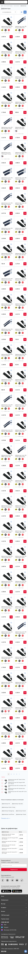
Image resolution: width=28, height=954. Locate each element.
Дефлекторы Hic (6, 803)
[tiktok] (21, 880)
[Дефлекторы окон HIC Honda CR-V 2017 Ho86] (21, 71)
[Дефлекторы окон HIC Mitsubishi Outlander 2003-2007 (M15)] (7, 499)
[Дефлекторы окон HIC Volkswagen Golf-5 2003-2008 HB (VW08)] (21, 550)
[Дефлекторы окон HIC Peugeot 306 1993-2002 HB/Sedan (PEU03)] (21, 525)
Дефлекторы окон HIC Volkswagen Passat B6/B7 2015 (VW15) (21, 304)
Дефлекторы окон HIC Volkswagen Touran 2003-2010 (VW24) (7, 708)
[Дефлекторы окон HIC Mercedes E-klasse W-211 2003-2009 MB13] (7, 298)
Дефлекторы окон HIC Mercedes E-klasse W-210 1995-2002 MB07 (21, 279)
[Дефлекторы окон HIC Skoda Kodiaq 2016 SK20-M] (7, 323)
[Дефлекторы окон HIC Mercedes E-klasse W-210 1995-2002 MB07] (21, 272)
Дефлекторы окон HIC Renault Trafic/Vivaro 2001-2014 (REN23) (7, 254)
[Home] (2, 6)
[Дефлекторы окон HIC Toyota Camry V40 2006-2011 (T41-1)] (21, 752)
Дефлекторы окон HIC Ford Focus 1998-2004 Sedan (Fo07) (7, 733)
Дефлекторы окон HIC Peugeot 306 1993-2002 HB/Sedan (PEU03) (21, 531)
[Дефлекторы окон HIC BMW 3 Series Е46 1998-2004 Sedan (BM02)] (21, 424)
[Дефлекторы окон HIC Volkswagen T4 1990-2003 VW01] (7, 373)
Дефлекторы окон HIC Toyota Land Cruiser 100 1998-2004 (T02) (21, 405)
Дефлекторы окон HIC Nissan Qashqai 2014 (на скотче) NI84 (7, 405)
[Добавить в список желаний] (11, 20)
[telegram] (12, 880)
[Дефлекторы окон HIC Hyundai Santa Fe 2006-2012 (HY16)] (21, 651)
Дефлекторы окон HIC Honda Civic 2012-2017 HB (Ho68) (21, 153)
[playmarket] (17, 891)
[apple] (6, 944)
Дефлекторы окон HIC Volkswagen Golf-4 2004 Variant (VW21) (21, 380)
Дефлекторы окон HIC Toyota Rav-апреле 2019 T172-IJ (7, 103)
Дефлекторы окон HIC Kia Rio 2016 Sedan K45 (21, 229)
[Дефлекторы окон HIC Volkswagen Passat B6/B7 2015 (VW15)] (21, 298)
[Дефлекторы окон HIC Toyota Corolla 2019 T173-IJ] (7, 20)
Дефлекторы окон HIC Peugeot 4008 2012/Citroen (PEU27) (21, 203)
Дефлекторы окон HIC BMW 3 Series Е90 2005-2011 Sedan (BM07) (7, 456)
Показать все (5, 818)
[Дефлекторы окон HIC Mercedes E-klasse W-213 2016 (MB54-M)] (7, 197)
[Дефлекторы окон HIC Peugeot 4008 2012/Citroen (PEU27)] (21, 197)
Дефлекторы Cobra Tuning (8, 807)
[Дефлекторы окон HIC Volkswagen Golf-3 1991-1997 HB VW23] (7, 575)
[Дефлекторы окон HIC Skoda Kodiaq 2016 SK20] (21, 449)
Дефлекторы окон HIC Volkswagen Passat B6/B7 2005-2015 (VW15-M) (21, 178)
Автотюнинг (16, 5)
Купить (11, 36)
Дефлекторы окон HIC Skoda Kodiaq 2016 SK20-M (7, 330)
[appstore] (6, 891)
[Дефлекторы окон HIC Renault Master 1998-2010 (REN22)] (21, 348)
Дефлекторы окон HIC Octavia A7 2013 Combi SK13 (7, 355)
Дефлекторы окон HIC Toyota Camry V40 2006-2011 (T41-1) (21, 758)
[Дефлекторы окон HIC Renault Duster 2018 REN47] (7, 121)
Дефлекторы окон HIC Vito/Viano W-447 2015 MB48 (21, 330)
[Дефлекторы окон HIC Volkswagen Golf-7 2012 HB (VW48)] (7, 626)
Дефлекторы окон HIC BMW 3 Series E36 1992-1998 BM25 (21, 103)
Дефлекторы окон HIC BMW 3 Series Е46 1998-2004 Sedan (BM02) (21, 430)
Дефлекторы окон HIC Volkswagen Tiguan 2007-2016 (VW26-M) (7, 178)
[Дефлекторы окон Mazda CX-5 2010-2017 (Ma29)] (21, 121)
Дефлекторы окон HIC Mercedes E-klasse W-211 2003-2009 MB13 (7, 304)
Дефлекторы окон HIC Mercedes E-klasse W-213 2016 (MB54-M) (7, 203)
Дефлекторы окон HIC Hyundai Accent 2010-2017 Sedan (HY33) (7, 481)
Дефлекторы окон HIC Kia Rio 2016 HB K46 (21, 254)
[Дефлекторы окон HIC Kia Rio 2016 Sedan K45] (21, 222)
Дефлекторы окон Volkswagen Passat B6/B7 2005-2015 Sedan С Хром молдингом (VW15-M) (6, 153)
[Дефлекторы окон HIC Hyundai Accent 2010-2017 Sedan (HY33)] (7, 474)
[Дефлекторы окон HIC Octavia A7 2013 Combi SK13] (7, 348)
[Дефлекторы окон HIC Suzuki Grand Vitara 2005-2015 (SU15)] (7, 600)
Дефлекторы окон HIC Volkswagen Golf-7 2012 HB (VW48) (7, 632)
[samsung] (13, 944)
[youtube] (17, 880)
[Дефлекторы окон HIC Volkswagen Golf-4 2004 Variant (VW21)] (21, 373)
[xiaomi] (2, 944)
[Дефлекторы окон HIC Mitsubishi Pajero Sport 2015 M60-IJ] (21, 474)
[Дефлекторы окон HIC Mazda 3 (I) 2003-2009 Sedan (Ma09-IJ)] (7, 676)
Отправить (5, 2)
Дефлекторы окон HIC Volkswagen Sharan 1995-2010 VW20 (21, 683)
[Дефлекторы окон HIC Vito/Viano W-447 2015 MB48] (21, 323)
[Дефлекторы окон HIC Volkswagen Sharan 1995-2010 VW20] (21, 676)
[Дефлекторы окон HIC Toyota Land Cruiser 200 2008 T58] (7, 525)
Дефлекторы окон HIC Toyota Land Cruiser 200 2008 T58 (7, 531)
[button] (21, 12)
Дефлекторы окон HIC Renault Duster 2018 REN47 (7, 128)
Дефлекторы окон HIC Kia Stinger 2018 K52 (7, 52)
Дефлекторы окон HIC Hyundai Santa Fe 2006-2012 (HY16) (21, 658)
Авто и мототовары (8, 5)
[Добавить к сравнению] (11, 17)
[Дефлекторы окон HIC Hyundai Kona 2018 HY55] (21, 45)
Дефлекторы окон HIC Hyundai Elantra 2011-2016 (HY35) (21, 733)
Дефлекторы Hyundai (17, 803)
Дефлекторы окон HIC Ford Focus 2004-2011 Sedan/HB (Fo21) (21, 582)
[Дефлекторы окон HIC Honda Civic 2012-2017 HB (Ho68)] (21, 146)
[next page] (19, 774)
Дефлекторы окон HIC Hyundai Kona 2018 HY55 (21, 52)
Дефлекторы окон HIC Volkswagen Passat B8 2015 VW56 (21, 632)
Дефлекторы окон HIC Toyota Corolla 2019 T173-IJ (7, 27)
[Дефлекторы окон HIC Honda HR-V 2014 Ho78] (7, 71)
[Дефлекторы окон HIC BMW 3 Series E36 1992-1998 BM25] (21, 96)
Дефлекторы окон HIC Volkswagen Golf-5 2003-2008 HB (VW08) (21, 557)
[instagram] (7, 880)
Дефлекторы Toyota (21, 814)
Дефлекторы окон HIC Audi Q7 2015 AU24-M (7, 430)
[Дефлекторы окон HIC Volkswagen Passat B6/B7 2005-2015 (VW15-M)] (21, 172)
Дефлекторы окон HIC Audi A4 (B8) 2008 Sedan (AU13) (21, 708)
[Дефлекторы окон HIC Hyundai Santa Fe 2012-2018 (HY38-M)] (7, 222)
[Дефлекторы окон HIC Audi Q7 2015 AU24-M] (7, 424)
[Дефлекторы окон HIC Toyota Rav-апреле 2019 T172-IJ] (7, 96)
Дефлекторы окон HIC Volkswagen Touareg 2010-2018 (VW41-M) (7, 279)
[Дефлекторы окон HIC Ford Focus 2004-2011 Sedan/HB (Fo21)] (21, 575)
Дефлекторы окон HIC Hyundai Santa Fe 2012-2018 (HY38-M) (7, 229)
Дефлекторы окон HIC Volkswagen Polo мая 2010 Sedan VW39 (21, 506)
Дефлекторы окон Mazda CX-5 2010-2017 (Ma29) (20, 128)
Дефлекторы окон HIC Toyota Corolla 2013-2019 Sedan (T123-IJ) (7, 557)
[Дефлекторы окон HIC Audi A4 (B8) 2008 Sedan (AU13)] (21, 701)
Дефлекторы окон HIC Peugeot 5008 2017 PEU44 (21, 27)
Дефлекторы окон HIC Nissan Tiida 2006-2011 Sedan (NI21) (21, 607)
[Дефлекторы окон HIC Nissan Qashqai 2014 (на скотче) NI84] (7, 399)
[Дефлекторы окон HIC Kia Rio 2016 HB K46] (21, 247)
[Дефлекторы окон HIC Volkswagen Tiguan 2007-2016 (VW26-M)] (7, 172)
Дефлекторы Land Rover (8, 814)
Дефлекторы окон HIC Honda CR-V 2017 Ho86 (21, 77)
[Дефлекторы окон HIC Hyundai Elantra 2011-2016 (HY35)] (21, 727)
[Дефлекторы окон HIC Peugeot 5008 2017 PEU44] (21, 20)
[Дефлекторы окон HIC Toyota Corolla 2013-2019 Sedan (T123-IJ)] (7, 550)
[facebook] (2, 880)
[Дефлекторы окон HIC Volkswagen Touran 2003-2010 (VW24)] (7, 701)
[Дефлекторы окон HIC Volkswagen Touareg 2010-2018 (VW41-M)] (7, 272)
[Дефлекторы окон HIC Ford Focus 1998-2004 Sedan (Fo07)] (7, 727)
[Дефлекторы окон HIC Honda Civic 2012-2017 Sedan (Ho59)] (7, 651)
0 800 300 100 (5, 922)
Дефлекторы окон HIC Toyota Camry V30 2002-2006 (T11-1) (7, 758)
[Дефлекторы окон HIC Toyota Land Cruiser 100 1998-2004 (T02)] (21, 399)
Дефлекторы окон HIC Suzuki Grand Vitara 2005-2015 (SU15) (7, 607)
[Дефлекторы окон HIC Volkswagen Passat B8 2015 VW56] (21, 626)
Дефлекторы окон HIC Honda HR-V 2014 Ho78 (7, 77)
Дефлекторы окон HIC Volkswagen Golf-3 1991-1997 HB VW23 (7, 582)
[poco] (21, 944)
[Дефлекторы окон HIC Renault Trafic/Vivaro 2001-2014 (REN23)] (7, 247)
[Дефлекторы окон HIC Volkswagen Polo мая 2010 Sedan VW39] (21, 499)
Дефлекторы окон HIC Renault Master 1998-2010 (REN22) (21, 355)
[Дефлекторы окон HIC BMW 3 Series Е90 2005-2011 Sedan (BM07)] (7, 449)
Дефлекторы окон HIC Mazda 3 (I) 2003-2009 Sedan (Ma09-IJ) (7, 683)
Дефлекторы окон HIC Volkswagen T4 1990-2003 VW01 (7, 380)
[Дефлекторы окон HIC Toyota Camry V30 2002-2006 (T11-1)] (7, 752)
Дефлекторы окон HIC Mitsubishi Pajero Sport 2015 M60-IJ (21, 481)
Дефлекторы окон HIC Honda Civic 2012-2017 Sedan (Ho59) (7, 658)
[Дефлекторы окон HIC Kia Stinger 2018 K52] (7, 45)
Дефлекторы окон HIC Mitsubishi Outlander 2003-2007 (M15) (7, 506)
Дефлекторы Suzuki (21, 810)
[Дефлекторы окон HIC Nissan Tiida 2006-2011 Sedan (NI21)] (21, 600)
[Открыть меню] (2, 2)
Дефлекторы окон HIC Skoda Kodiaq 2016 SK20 (21, 456)
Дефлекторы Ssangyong (8, 810)
